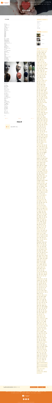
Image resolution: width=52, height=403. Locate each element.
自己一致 (44, 205)
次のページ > (32, 118)
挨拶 (43, 349)
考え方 (45, 74)
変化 (37, 127)
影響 (39, 340)
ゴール (43, 65)
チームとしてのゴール (42, 108)
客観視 (41, 202)
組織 (39, 127)
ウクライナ (40, 133)
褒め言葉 (42, 112)
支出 (37, 93)
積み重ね (38, 299)
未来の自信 (43, 346)
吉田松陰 (44, 187)
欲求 (37, 324)
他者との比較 (43, 180)
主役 (42, 343)
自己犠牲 (40, 215)
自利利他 (43, 359)
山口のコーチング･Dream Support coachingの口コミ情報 (42, 363)
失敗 (46, 112)
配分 (44, 355)
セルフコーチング (39, 290)
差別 (46, 161)
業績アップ (42, 143)
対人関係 (45, 184)
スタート (44, 87)
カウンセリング (41, 58)
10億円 (43, 258)
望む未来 (44, 340)
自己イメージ (38, 86)
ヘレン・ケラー (42, 83)
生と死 (37, 209)
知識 (39, 186)
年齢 (45, 359)
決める (45, 358)
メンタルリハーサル (45, 171)
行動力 (37, 190)
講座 (37, 99)
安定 (41, 230)
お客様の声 (43, 52)
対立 (42, 284)
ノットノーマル (38, 112)
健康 (37, 96)
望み (37, 287)
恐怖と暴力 (40, 174)
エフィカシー (38, 71)
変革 (40, 246)
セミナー (38, 193)
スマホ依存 (43, 330)
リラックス (38, 252)
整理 (40, 252)
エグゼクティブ (38, 87)
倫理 (44, 308)
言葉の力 (38, 346)
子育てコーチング (39, 330)
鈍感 (39, 287)
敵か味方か (38, 262)
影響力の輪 (44, 177)
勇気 (46, 87)
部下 (46, 96)
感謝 (46, 190)
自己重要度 (45, 165)
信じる (45, 312)
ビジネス (46, 71)
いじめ (41, 318)
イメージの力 (38, 155)
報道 (41, 183)
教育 (45, 65)
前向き (41, 102)
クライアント (38, 271)
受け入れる (40, 312)
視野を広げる (45, 274)
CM (45, 227)
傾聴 (39, 202)
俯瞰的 (37, 224)
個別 (41, 271)
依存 (40, 343)
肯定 (40, 346)
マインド (41, 62)
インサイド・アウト (45, 209)
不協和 (42, 96)
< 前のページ (6, 118)
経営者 (37, 68)
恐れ (44, 334)
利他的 (37, 177)
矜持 (44, 252)
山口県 (39, 99)
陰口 (45, 309)
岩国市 (41, 71)
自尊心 (37, 308)
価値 (45, 243)
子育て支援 (38, 65)
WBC (45, 221)
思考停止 (40, 333)
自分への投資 (38, 111)
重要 (45, 352)
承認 (37, 358)
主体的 (37, 212)
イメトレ (38, 343)
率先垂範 (43, 271)
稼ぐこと (44, 168)
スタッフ (43, 368)
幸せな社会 (43, 174)
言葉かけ (38, 130)
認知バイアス (43, 146)
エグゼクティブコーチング (42, 218)
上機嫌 (37, 136)
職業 (45, 299)
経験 (37, 284)
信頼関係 (45, 321)
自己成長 (42, 296)
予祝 (37, 265)
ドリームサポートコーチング (40, 371)
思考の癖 (46, 180)
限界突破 (41, 77)
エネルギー (38, 246)
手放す (43, 165)
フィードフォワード (44, 259)
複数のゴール (38, 208)
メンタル (41, 55)
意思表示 (38, 277)
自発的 (43, 299)
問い (46, 355)
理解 (37, 121)
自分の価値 (46, 346)
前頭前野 (44, 137)
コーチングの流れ (39, 52)
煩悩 (45, 199)
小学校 (43, 99)
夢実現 (40, 68)
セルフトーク (43, 136)
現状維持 (42, 137)
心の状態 (46, 280)
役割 (46, 108)
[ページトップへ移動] (47, 387)
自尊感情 (43, 208)
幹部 (41, 243)
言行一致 (46, 136)
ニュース (38, 25)
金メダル (40, 196)
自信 (41, 93)
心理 (43, 62)
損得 (39, 327)
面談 (43, 221)
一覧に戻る (19, 118)
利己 (42, 308)
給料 (40, 152)
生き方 (43, 74)
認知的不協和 (38, 158)
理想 (42, 205)
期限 (39, 209)
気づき (45, 305)
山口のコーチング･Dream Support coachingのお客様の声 (42, 367)
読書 (37, 186)
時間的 (40, 237)
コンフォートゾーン (43, 111)
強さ (37, 283)
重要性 (37, 243)
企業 (45, 52)
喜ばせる (42, 290)
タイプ (39, 321)
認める (40, 136)
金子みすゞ (44, 183)
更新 (45, 284)
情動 (40, 193)
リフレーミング (38, 61)
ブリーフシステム (39, 205)
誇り (37, 327)
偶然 (43, 93)
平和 (37, 249)
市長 (40, 259)
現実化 (37, 196)
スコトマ (38, 58)
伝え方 (42, 215)
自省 (42, 152)
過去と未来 (43, 105)
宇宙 (40, 334)
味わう (45, 237)
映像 (41, 99)
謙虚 (37, 140)
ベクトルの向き (41, 240)
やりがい (44, 224)
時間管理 (41, 65)
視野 (43, 287)
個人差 (45, 212)
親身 (37, 137)
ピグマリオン (41, 233)
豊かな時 (38, 233)
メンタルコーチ (44, 55)
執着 (43, 309)
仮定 (45, 271)
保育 (41, 208)
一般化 (46, 333)
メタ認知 (46, 186)
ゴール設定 (38, 62)
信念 (41, 74)
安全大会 (38, 237)
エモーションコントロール (39, 349)
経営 (45, 62)
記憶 (46, 146)
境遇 (45, 324)
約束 (39, 302)
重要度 (41, 184)
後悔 (37, 174)
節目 (41, 327)
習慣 (40, 130)
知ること (40, 308)
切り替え (40, 124)
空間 (37, 215)
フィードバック (38, 230)
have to (46, 121)
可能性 (42, 124)
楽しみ (37, 83)
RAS (42, 193)
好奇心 (42, 340)
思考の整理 (38, 355)
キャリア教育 (45, 318)
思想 (44, 161)
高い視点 (44, 202)
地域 (46, 302)
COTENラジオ (44, 268)
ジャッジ (43, 334)
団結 (45, 337)
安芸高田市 (38, 259)
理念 (39, 249)
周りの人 (38, 334)
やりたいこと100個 (45, 102)
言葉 (41, 87)
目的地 (40, 255)
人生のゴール (43, 255)
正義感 (43, 246)
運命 (46, 202)
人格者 (37, 255)
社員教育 (43, 68)
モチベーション (42, 61)
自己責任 (38, 118)
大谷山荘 (43, 337)
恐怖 (41, 209)
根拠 (43, 283)
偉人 (39, 265)
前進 (45, 149)
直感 (42, 333)
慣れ (39, 137)
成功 (43, 71)
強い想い (42, 274)
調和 (37, 321)
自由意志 (38, 240)
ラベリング (38, 258)
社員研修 (43, 158)
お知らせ (38, 22)
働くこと (38, 152)
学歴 (40, 293)
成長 (46, 93)
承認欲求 (38, 218)
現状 (37, 202)
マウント (46, 208)
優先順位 (41, 171)
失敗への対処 (38, 183)
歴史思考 (41, 268)
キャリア (41, 299)
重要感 (37, 352)
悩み (37, 124)
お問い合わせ (45, 371)
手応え (40, 352)
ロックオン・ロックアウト (41, 324)
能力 (41, 127)
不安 (41, 158)
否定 (45, 283)
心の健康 (45, 90)
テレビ (44, 315)
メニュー (41, 368)
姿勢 (37, 227)
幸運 (44, 124)
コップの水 (41, 262)
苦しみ (41, 355)
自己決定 (42, 140)
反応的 (43, 212)
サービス (38, 368)
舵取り (40, 305)
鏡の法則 (46, 255)
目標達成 (38, 55)
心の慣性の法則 (38, 280)
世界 (46, 252)
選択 (44, 77)
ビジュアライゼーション (44, 118)
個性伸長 (41, 221)
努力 (42, 130)
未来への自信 (42, 249)
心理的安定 (42, 90)
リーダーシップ (43, 190)
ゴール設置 (40, 149)
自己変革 (40, 190)
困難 (37, 312)
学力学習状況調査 (39, 180)
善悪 (37, 90)
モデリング (38, 184)
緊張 (38, 171)
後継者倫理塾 (45, 152)
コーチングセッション (39, 161)
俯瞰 (37, 146)
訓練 (45, 265)
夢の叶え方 (38, 162)
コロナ (43, 133)
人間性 (39, 274)
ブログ (5, 115)
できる (37, 340)
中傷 (39, 90)
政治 (37, 302)
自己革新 (38, 77)
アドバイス (45, 249)
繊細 (41, 287)
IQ (46, 137)
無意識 (40, 118)
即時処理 (43, 312)
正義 (46, 183)
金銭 (43, 243)
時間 (39, 93)
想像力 (41, 155)
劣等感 (44, 112)
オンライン (45, 140)
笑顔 (39, 83)
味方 (40, 358)
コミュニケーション (39, 80)
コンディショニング (39, 359)
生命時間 (40, 227)
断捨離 (40, 165)
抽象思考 (43, 305)
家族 (39, 296)
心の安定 (43, 80)
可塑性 (43, 115)
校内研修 (46, 258)
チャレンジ (38, 318)
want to (44, 121)
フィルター (43, 352)
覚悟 (42, 293)
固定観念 (41, 258)
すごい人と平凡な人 (39, 105)
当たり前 (43, 265)
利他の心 (44, 162)
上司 (44, 96)
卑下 (39, 140)
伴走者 (43, 358)
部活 (39, 177)
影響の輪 (38, 165)
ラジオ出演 (38, 102)
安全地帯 (38, 305)
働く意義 (46, 158)
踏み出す (43, 149)
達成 (39, 243)
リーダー (40, 96)
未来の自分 (38, 337)
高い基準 (45, 215)
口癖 (46, 230)
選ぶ (43, 280)
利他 (43, 127)
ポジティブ (45, 58)
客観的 (40, 224)
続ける (46, 124)
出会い (41, 337)
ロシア (37, 133)
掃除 (42, 302)
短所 (41, 280)
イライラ (42, 321)
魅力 (37, 333)
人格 (43, 155)
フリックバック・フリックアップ (40, 199)
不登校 (44, 130)
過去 (41, 177)
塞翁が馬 (38, 268)
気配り (41, 187)
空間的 (43, 237)
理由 (40, 277)
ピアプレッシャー (41, 121)
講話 (42, 224)
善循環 (45, 246)
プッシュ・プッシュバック (39, 168)
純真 (45, 349)
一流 (39, 187)
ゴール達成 (40, 146)
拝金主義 (44, 233)
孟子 (44, 302)
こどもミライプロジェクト (39, 315)
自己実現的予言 (42, 186)
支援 (37, 274)
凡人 (41, 265)
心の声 (45, 287)
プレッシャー (38, 143)
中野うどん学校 (40, 283)
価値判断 (40, 284)
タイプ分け (38, 108)
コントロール (38, 74)
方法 (46, 308)
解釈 (37, 187)
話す (37, 309)
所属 (41, 309)
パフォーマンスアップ (39, 115)
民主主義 (45, 290)
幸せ (41, 86)
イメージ (46, 80)
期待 (37, 296)
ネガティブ (43, 227)
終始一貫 (44, 230)
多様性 (39, 309)
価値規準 (40, 212)
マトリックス (43, 196)
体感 (43, 327)
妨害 (37, 149)
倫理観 (43, 252)
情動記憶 (44, 262)
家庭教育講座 (45, 68)
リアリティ (38, 221)
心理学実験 (45, 296)
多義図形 (38, 293)
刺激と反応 (41, 162)
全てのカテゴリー (39, 21)
